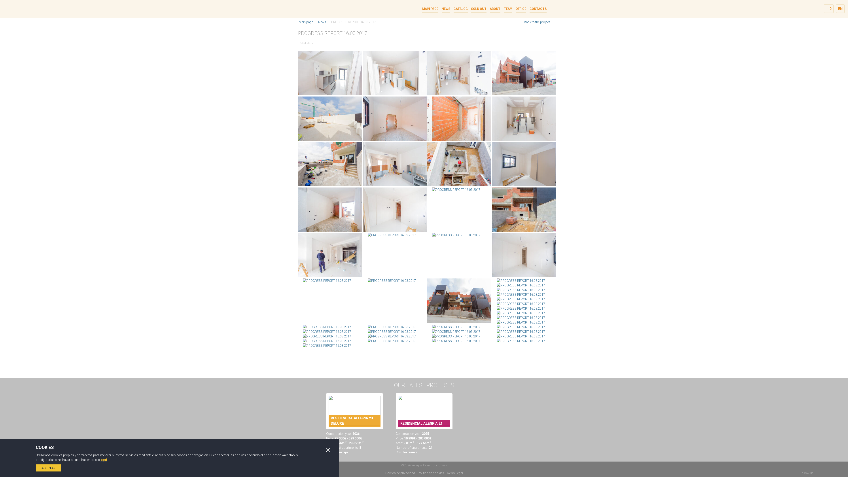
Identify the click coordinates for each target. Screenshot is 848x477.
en (840, 9)
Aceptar (48, 468)
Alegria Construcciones (316, 8)
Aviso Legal (455, 473)
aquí (103, 460)
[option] (354, 424)
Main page (306, 22)
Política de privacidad (400, 473)
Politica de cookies (431, 473)
